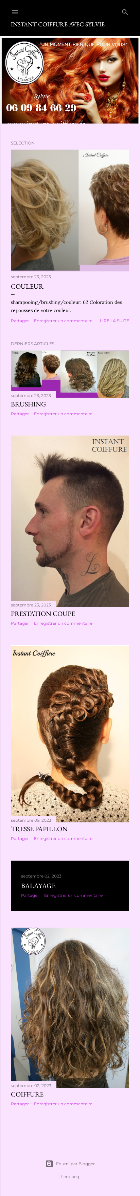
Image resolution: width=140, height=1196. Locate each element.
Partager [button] (20, 320)
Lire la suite (114, 320)
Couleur (27, 286)
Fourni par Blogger (75, 1163)
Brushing (28, 404)
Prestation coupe (43, 613)
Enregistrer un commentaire (63, 320)
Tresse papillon (39, 828)
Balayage (38, 885)
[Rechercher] (125, 10)
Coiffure (27, 1094)
